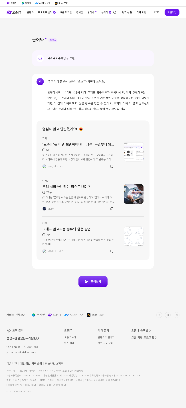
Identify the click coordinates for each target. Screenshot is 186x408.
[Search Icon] (115, 12)
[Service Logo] (14, 12)
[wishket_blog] (168, 315)
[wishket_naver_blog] (176, 315)
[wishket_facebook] (159, 315)
